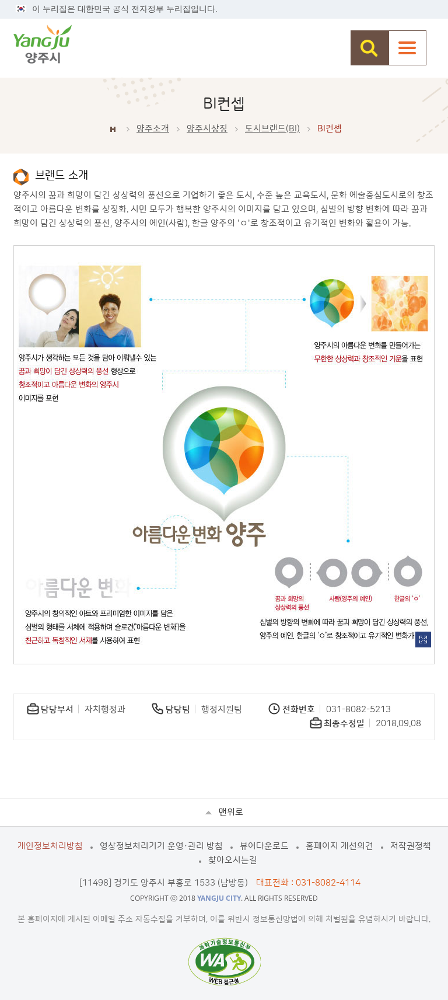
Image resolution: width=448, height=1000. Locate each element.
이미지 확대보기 (423, 639)
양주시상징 (207, 129)
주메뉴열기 (407, 47)
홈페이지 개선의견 (339, 846)
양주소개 (152, 129)
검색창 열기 (369, 47)
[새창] (224, 961)
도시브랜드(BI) (272, 129)
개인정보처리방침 (50, 846)
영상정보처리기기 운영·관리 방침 (161, 846)
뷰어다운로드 (264, 846)
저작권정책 (410, 846)
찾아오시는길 (232, 860)
